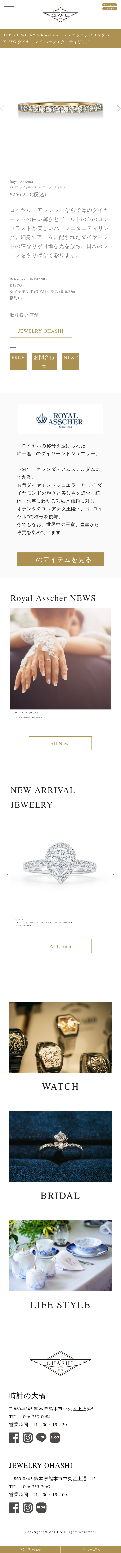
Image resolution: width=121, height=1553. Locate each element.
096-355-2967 (37, 1486)
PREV (18, 357)
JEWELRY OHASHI (41, 330)
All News (60, 743)
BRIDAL (60, 1195)
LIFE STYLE (60, 1304)
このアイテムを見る (60, 559)
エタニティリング (89, 34)
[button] (119, 108)
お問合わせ (44, 361)
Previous (7, 874)
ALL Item (61, 946)
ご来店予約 (110, 8)
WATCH (60, 1086)
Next (113, 874)
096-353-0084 (37, 1416)
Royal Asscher (53, 34)
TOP (7, 34)
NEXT (71, 357)
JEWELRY (26, 34)
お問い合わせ (110, 5)
